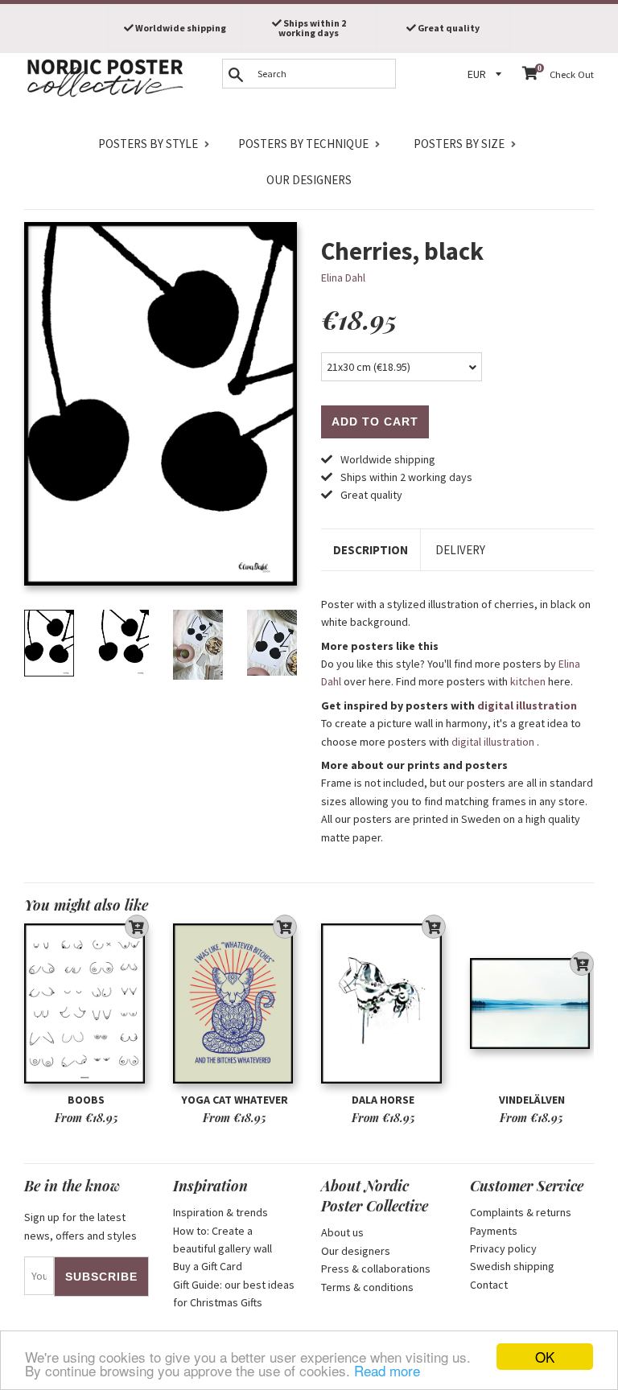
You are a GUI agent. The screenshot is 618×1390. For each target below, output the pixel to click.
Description (370, 549)
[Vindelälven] (532, 1003)
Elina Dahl (343, 277)
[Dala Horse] (383, 1003)
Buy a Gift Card (207, 1266)
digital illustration (527, 705)
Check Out (572, 74)
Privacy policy (503, 1248)
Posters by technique (303, 143)
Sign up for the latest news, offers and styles (80, 1226)
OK (544, 1357)
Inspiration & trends (220, 1212)
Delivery (460, 549)
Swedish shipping (512, 1266)
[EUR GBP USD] (487, 74)
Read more (387, 1370)
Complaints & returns (520, 1212)
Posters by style (148, 143)
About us (342, 1232)
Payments (493, 1230)
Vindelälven (532, 1099)
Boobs (86, 1099)
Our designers (309, 179)
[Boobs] (86, 1003)
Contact (489, 1284)
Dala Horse (383, 1099)
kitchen (528, 681)
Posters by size (459, 143)
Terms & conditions (367, 1287)
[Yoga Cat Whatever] (235, 1003)
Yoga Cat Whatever (234, 1099)
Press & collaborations (376, 1268)
